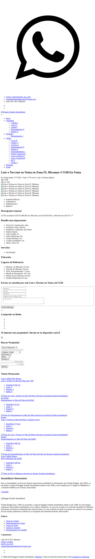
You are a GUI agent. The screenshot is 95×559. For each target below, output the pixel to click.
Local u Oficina (18, 156)
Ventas (8, 138)
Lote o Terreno (18, 158)
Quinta (14, 163)
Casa (14, 125)
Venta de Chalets (12, 521)
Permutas (9, 165)
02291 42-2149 (7, 544)
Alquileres (10, 121)
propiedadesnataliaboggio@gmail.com (21, 99)
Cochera (15, 145)
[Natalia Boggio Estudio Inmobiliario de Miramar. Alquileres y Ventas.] (13, 112)
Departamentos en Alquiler (16, 530)
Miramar (38, 557)
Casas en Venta (12, 525)
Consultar (5, 492)
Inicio (8, 118)
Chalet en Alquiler (13, 528)
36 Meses (9, 134)
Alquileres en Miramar (80, 557)
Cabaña (14, 123)
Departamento (17, 129)
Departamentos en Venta (15, 523)
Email (8, 167)
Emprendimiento (18, 152)
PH (13, 160)
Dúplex (14, 132)
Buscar (4, 367)
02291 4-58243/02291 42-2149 (18, 97)
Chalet (14, 127)
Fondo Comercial (18, 154)
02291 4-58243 (7, 542)
